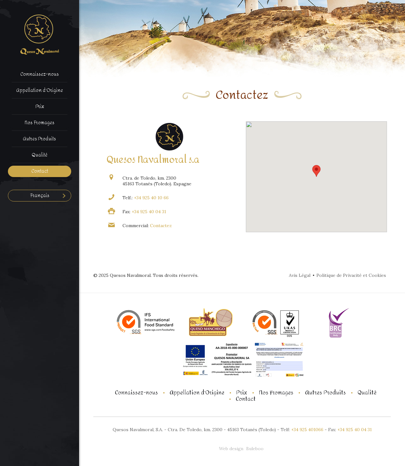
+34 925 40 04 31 (148, 211)
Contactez (161, 225)
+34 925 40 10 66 (151, 198)
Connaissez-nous (136, 393)
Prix (241, 393)
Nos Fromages (276, 393)
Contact (246, 399)
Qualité (367, 393)
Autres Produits (325, 393)
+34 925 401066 (307, 429)
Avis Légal (299, 275)
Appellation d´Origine (197, 393)
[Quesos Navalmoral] (39, 34)
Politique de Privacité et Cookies (351, 275)
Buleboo (255, 448)
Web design (231, 448)
